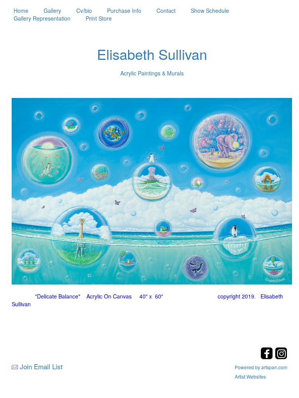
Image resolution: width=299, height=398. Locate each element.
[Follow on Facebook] (267, 357)
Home (21, 10)
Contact (166, 10)
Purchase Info (124, 10)
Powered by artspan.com (261, 367)
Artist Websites (250, 376)
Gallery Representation (42, 18)
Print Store (99, 18)
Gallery (52, 10)
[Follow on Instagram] (281, 357)
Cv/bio (84, 10)
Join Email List (41, 366)
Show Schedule (210, 10)
